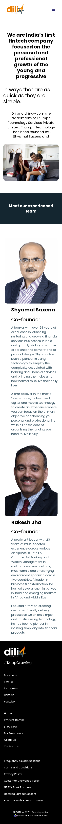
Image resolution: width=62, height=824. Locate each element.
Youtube (9, 701)
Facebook (10, 675)
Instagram (11, 688)
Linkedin (9, 695)
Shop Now (10, 727)
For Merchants (13, 733)
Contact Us (11, 746)
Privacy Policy (13, 774)
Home (8, 713)
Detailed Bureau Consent (20, 794)
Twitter (8, 682)
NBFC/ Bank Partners (17, 787)
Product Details (14, 720)
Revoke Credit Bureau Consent (24, 800)
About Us (10, 740)
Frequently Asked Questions (22, 761)
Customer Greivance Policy (22, 781)
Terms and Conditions (18, 767)
